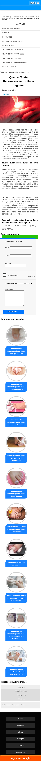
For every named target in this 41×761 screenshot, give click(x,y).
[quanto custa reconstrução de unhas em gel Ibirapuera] (16, 370)
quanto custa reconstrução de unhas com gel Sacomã (16, 351)
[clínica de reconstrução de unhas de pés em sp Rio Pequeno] (16, 581)
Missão (20, 732)
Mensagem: (9, 289)
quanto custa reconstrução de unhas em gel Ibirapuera (16, 386)
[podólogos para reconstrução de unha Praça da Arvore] (16, 655)
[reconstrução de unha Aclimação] (16, 548)
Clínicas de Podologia (11, 28)
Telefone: (8, 263)
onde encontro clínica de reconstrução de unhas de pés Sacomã (16, 529)
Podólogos (7, 37)
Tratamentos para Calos (12, 50)
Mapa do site (20, 752)
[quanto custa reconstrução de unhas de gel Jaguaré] (16, 477)
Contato (20, 745)
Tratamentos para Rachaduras (15, 62)
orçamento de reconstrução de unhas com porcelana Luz (16, 422)
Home (20, 719)
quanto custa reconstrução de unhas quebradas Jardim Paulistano (16, 635)
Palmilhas (6, 33)
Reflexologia (8, 45)
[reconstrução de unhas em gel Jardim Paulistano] (16, 441)
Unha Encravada (9, 67)
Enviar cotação (14, 312)
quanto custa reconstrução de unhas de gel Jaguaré (16, 493)
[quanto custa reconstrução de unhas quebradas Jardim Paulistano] (16, 617)
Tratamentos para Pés (11, 58)
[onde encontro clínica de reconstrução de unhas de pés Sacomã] (16, 513)
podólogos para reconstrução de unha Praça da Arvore (16, 671)
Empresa (20, 725)
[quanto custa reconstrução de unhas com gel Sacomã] (16, 334)
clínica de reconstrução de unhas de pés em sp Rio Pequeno (16, 598)
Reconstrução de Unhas (12, 41)
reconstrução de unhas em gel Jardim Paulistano (16, 458)
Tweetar (6, 94)
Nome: (7, 247)
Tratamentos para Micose (13, 54)
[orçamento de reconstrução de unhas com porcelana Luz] (16, 406)
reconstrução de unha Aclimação (16, 563)
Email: (7, 255)
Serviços (20, 24)
